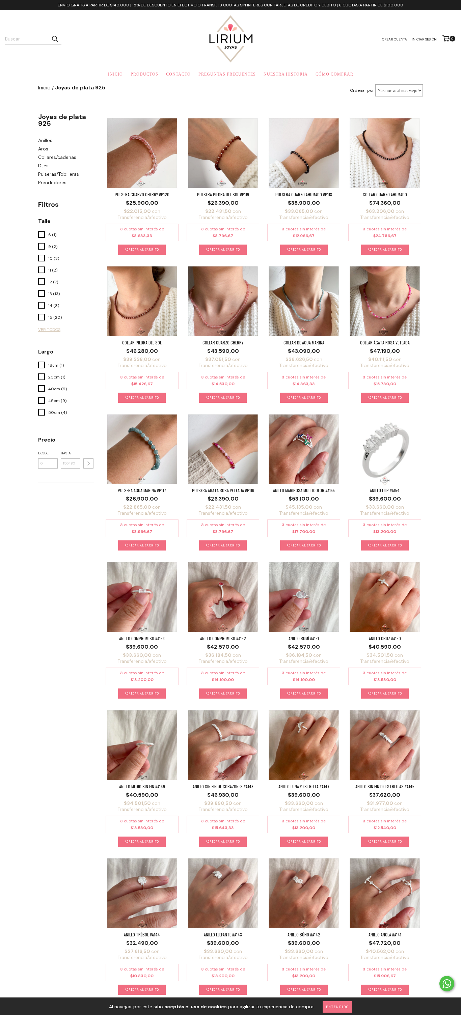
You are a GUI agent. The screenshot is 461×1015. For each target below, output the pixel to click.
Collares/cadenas (57, 157)
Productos (144, 74)
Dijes (43, 166)
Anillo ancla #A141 (385, 934)
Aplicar (88, 463)
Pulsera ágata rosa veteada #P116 (223, 490)
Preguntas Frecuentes (227, 74)
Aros (43, 149)
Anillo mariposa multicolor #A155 (304, 490)
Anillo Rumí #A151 (304, 638)
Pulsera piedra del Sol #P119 (223, 194)
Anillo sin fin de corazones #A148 (223, 786)
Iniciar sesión (424, 39)
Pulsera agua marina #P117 (142, 490)
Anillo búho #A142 (304, 934)
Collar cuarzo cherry (222, 342)
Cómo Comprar (334, 74)
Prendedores (52, 182)
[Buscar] (54, 39)
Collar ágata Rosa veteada (385, 342)
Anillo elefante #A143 (223, 934)
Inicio (115, 74)
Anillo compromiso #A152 (223, 638)
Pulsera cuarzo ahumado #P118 (303, 194)
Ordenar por (362, 90)
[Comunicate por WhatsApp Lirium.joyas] (446, 983)
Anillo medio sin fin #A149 (142, 786)
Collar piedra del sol (142, 342)
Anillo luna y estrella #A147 (303, 786)
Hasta (66, 453)
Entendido (337, 1006)
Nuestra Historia (286, 74)
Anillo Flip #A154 (385, 490)
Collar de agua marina (303, 342)
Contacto (178, 74)
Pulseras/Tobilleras (58, 174)
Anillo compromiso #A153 (142, 638)
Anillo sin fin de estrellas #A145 (384, 786)
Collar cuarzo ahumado (385, 194)
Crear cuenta (394, 39)
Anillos (45, 140)
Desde (43, 453)
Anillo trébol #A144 (142, 934)
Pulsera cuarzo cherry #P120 (142, 194)
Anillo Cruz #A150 (385, 638)
